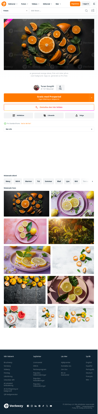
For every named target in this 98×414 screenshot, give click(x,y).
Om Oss (63, 368)
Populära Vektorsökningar (39, 373)
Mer (57, 4)
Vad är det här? (26, 123)
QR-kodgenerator (11, 393)
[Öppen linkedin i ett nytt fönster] (36, 405)
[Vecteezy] (3, 3)
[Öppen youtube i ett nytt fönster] (51, 405)
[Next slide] (88, 180)
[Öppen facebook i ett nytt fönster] (28, 405)
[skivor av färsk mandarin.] (73, 259)
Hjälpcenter (64, 361)
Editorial (46, 4)
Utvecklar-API (9, 379)
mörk (18, 180)
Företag (7, 372)
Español (87, 365)
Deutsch (87, 372)
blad (59, 180)
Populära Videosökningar (39, 384)
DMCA (35, 365)
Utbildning (8, 375)
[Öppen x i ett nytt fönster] (47, 405)
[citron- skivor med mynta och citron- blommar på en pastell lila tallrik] (72, 203)
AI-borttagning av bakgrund (11, 389)
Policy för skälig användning (80, 407)
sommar (48, 180)
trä (38, 180)
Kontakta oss (65, 365)
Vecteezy (7, 365)
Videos (34, 4)
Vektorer (11, 4)
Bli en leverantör (64, 373)
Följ (60, 89)
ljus (67, 180)
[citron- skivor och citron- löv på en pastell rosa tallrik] (25, 230)
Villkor (76, 405)
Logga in (86, 4)
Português (88, 368)
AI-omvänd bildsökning (8, 383)
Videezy (7, 368)
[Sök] (86, 10)
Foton (23, 4)
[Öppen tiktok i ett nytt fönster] (43, 405)
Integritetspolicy (86, 405)
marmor (28, 180)
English (87, 361)
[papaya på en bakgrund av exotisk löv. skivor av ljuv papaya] (71, 230)
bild (76, 180)
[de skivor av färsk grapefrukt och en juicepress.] (20, 316)
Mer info (9, 128)
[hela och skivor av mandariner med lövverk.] (25, 289)
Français (87, 375)
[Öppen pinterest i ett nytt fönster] (39, 405)
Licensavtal (37, 361)
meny (8, 180)
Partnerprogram (39, 368)
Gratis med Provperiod (49, 97)
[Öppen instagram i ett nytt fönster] (32, 405)
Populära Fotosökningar (38, 378)
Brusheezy (8, 361)
